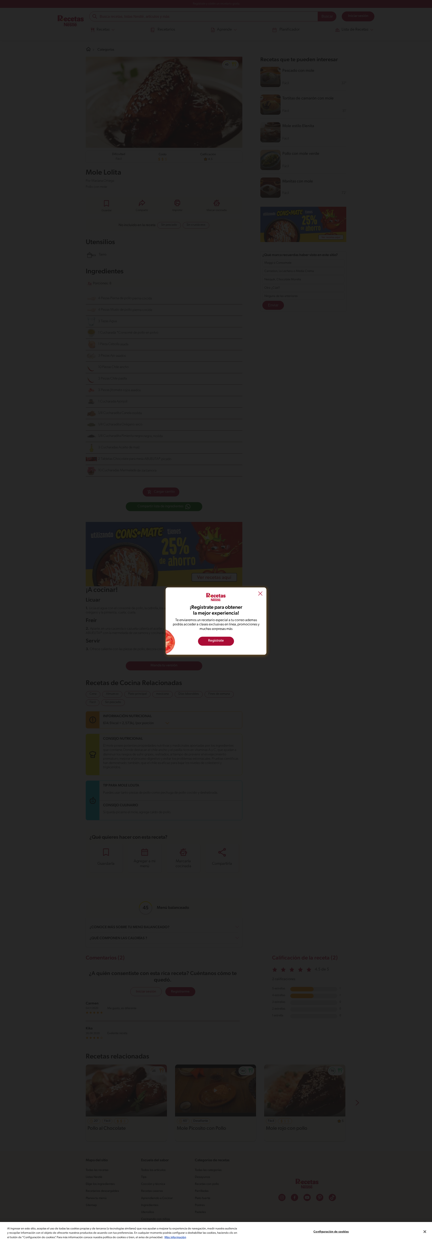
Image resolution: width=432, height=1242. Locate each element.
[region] (216, 1232)
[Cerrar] (425, 1232)
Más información (175, 1237)
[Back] (260, 594)
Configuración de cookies (331, 1231)
